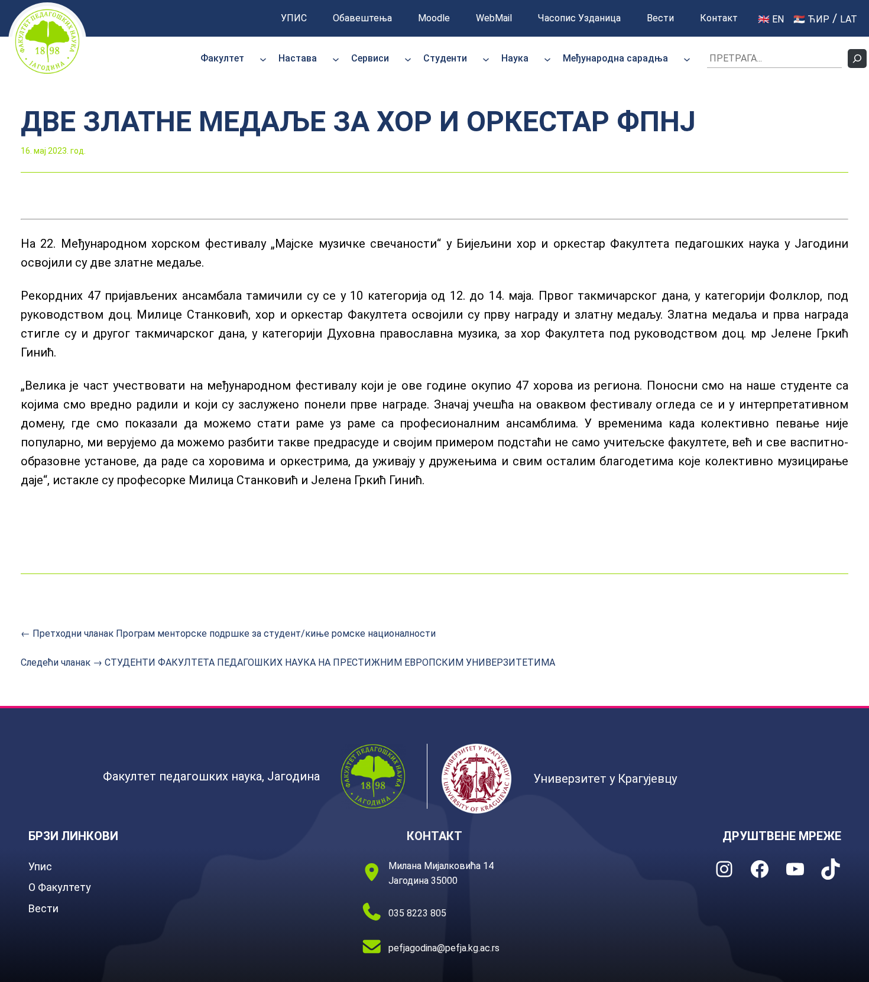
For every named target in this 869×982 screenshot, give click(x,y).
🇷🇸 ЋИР (811, 19)
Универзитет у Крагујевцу (605, 779)
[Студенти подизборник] (485, 58)
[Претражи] (857, 58)
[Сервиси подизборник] (407, 58)
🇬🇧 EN (771, 19)
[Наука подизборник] (547, 58)
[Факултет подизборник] (263, 58)
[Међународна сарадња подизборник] (686, 58)
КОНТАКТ (434, 836)
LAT (848, 19)
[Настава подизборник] (335, 58)
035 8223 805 (417, 913)
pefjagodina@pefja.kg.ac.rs (444, 948)
